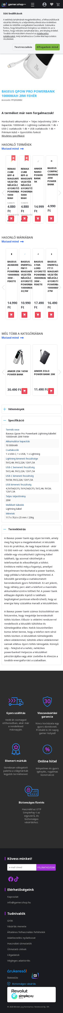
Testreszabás (23, 47)
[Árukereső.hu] (17, 974)
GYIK (10, 920)
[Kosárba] (11, 219)
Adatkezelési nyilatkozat (21, 937)
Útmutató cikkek (16, 949)
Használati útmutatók (19, 943)
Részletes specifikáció (13, 135)
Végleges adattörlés (18, 960)
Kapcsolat (12, 896)
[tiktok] (16, 878)
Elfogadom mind (47, 47)
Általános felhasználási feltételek (26, 932)
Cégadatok (13, 954)
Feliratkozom (46, 867)
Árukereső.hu (12, 977)
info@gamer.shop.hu (19, 902)
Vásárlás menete (16, 926)
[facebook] (10, 878)
